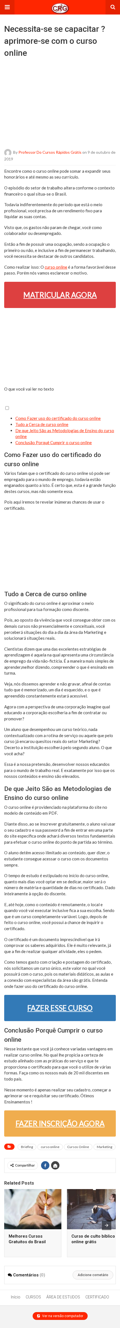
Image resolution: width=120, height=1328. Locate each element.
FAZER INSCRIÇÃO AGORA (60, 1123)
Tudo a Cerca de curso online (41, 424)
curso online (56, 267)
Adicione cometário (93, 1275)
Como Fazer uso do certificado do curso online (58, 418)
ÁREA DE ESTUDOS (63, 1297)
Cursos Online (78, 1147)
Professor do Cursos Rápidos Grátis (49, 152)
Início (15, 1297)
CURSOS (33, 1297)
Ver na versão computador (62, 1316)
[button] (7, 7)
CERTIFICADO (97, 1297)
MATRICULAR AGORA (60, 294)
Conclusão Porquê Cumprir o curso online (53, 442)
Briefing (27, 1147)
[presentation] (106, 1225)
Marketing (104, 1147)
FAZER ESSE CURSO (60, 1008)
